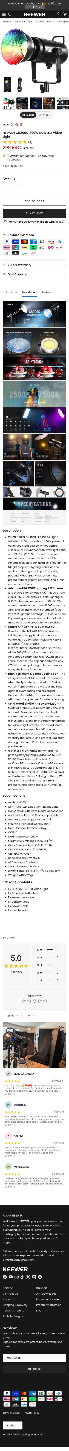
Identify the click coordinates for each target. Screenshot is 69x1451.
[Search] (12, 14)
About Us (9, 1299)
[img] (15, 142)
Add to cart (34, 201)
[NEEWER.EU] (34, 14)
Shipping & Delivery (15, 1305)
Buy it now (34, 213)
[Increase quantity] (20, 186)
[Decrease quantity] (6, 186)
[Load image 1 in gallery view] (34, 61)
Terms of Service (12, 1412)
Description (29, 292)
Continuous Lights (22, 21)
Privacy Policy (32, 1412)
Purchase (11, 292)
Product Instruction (48, 1305)
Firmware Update (47, 1299)
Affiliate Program (14, 1316)
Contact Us (10, 1293)
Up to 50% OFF (53, 3)
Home (6, 21)
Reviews (46, 292)
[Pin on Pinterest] (21, 124)
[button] (48, 949)
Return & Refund (13, 1310)
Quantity (9, 178)
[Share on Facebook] (16, 124)
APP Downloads (46, 1293)
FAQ (38, 1310)
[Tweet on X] (12, 124)
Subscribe (34, 1369)
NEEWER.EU (16, 1434)
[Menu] (4, 14)
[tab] (28, 115)
